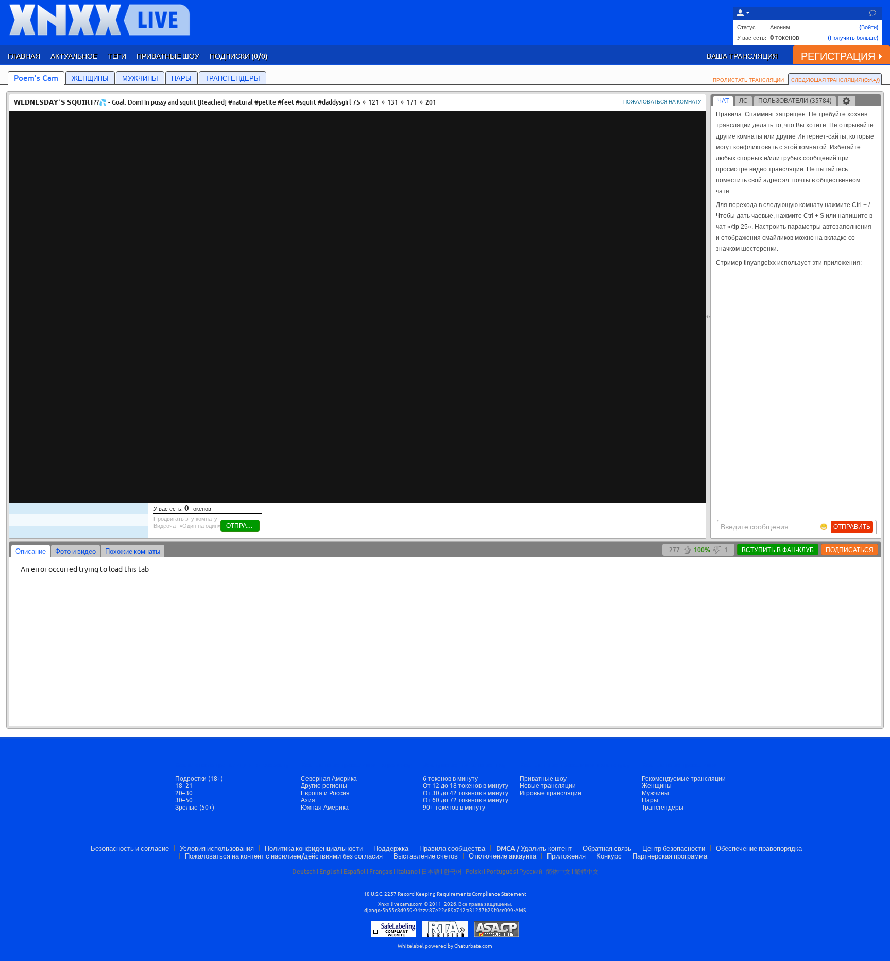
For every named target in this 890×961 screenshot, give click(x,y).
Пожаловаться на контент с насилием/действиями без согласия (284, 856)
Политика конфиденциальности (314, 848)
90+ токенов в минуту (454, 807)
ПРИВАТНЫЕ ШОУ (167, 56)
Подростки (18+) (199, 778)
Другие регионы (324, 786)
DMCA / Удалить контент (534, 848)
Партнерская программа (669, 856)
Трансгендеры (662, 807)
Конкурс (609, 856)
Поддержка (390, 848)
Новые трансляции (548, 786)
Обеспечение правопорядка (759, 848)
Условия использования (217, 848)
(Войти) (869, 27)
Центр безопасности (673, 848)
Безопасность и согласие (130, 848)
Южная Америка (325, 807)
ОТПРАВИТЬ (851, 526)
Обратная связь (607, 848)
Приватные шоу (543, 778)
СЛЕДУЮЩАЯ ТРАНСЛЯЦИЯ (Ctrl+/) (835, 80)
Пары (650, 800)
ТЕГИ (117, 56)
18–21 (184, 786)
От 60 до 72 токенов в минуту (465, 800)
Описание (30, 551)
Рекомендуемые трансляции (684, 778)
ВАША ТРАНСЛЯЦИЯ (742, 56)
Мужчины (655, 793)
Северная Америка (329, 778)
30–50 (184, 800)
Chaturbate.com (473, 946)
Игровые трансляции (550, 793)
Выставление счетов (425, 856)
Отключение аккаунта (502, 856)
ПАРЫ (182, 78)
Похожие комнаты (132, 551)
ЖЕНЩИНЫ (90, 78)
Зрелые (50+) (194, 807)
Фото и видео (75, 551)
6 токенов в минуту (450, 778)
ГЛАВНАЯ (24, 56)
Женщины (657, 786)
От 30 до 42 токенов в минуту (465, 793)
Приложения (566, 856)
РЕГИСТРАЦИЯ (838, 56)
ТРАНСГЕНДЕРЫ (232, 78)
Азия (308, 800)
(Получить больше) (853, 37)
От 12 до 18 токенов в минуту (465, 786)
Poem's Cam (36, 77)
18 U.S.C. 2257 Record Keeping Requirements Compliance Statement (445, 894)
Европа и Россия (325, 793)
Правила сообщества (452, 848)
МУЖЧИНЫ (140, 78)
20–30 (184, 793)
